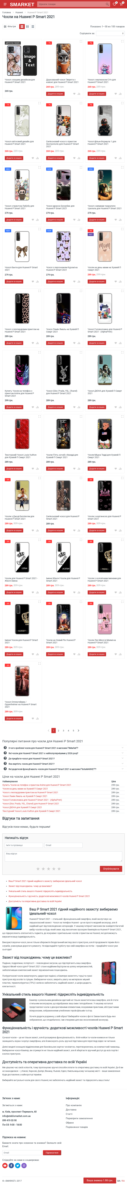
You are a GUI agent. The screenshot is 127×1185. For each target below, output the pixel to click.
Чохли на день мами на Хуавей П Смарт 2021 (25, 788)
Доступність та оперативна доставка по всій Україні (35, 901)
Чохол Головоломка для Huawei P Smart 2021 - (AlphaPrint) (32, 800)
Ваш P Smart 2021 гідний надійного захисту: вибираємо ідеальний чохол (45, 881)
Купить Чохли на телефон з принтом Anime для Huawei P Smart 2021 (36, 785)
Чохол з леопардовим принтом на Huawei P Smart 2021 (30, 792)
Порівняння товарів (77, 1127)
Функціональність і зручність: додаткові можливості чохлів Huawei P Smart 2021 (49, 896)
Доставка (71, 1109)
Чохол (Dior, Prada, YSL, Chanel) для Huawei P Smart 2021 (30, 803)
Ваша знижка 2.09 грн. (100, 1180)
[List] (33, 26)
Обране (70, 1122)
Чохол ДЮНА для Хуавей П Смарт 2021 (22, 807)
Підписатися (52, 1152)
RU (123, 1181)
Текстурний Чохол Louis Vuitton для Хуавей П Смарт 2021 (31, 811)
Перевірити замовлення (79, 1118)
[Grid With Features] (27, 26)
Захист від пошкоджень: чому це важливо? (30, 886)
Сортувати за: (87, 33)
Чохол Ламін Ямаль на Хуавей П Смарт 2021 (24, 796)
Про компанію (74, 1105)
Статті (69, 1114)
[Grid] (22, 26)
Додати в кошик (55, 94)
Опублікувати (111, 868)
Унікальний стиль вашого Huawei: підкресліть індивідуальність (40, 891)
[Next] (78, 730)
